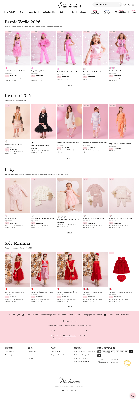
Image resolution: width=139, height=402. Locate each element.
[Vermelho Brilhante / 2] (58, 289)
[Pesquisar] (120, 4)
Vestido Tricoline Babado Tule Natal (67, 292)
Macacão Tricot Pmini (11, 218)
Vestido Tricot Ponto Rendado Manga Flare (68, 143)
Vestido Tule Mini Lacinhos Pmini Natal (120, 292)
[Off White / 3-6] (32, 215)
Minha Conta (32, 351)
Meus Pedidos (32, 355)
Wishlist (30, 358)
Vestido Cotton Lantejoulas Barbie (15, 71)
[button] (133, 4)
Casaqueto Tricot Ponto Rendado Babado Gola (43, 218)
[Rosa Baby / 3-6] (6, 215)
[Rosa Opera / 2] (6, 68)
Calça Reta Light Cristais (38, 71)
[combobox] (107, 4)
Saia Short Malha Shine (116, 71)
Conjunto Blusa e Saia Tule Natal (14, 292)
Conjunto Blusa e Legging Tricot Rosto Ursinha (120, 218)
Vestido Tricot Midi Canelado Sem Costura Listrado (95, 143)
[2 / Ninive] (6, 141)
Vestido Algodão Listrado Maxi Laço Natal (41, 292)
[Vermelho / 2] (6, 289)
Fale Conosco (55, 351)
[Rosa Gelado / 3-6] (58, 216)
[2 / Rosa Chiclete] (110, 68)
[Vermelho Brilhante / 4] (87, 289)
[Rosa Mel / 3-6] (110, 215)
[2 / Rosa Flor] (32, 68)
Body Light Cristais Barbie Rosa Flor (67, 72)
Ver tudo (69, 85)
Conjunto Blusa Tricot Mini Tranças (93, 218)
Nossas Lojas (9, 355)
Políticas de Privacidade (81, 361)
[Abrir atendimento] (133, 396)
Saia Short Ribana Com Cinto (13, 144)
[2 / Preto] (32, 142)
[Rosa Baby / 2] (84, 69)
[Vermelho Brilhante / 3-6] (110, 289)
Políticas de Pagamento (81, 358)
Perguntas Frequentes (58, 355)
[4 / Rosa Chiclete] (113, 68)
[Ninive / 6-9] (64, 216)
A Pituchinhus (9, 351)
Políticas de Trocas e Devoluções (84, 351)
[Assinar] (86, 330)
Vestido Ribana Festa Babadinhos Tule (68, 219)
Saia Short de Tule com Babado (40, 145)
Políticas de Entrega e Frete (83, 355)
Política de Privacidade (69, 336)
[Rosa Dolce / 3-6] (84, 215)
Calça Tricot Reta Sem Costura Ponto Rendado (120, 144)
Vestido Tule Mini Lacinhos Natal (92, 292)
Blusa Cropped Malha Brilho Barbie (93, 72)
